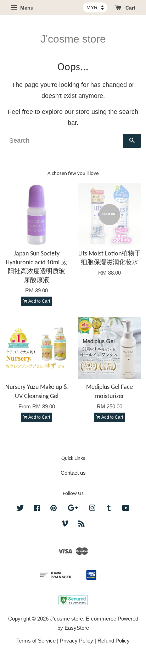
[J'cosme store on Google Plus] (72, 509)
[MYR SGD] (95, 7)
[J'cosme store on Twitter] (20, 509)
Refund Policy (113, 641)
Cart (129, 8)
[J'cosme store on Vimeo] (65, 525)
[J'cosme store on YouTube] (126, 509)
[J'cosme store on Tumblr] (109, 509)
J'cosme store (73, 39)
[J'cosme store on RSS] (81, 525)
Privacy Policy (76, 641)
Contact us (73, 473)
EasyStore (76, 628)
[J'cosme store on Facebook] (37, 509)
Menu (26, 8)
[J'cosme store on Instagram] (92, 509)
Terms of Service (36, 641)
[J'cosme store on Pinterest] (53, 509)
